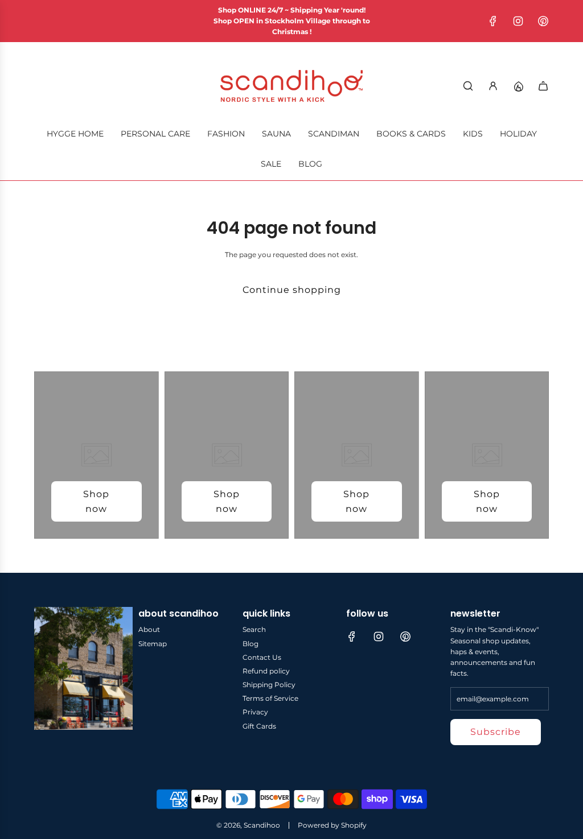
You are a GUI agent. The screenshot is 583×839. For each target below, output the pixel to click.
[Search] (468, 85)
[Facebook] (493, 21)
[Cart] (543, 85)
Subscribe (495, 731)
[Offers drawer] (518, 85)
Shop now (96, 501)
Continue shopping (292, 289)
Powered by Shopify (332, 825)
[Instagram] (518, 21)
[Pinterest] (543, 21)
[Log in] (493, 85)
